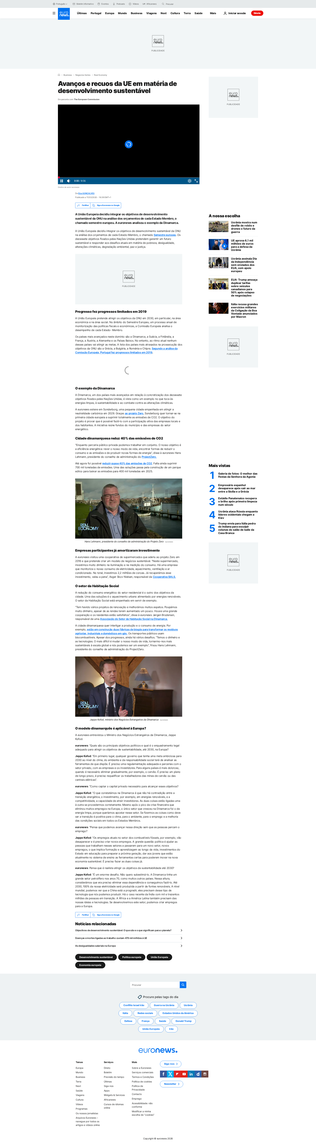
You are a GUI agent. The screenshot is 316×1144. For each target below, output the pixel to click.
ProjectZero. (149, 456)
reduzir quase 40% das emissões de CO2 (127, 463)
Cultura (175, 13)
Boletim (108, 1072)
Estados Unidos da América (178, 1013)
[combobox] (179, 4)
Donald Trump (184, 1021)
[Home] (59, 75)
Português (60, 4)
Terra (187, 13)
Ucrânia (188, 1005)
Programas (81, 1108)
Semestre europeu (165, 235)
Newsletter (170, 1084)
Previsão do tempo (114, 1077)
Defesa (128, 1021)
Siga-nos (108, 1086)
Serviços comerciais (142, 1072)
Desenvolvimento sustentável (96, 957)
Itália (125, 1013)
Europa (109, 13)
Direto (257, 13)
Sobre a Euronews (141, 1067)
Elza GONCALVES (86, 193)
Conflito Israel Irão (133, 1005)
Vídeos (79, 1104)
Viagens (151, 13)
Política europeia (131, 957)
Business (136, 13)
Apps (106, 1090)
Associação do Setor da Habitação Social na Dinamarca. (134, 619)
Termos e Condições (143, 1077)
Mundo (122, 13)
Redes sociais (145, 1013)
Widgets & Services (114, 1095)
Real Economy (100, 75)
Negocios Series (82, 75)
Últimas (82, 13)
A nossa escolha (224, 215)
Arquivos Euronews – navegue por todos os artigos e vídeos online (88, 1121)
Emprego (137, 1098)
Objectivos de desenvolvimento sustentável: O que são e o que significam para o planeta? (123, 930)
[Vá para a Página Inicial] (64, 14)
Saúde (198, 13)
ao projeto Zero (134, 413)
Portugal (96, 13)
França (145, 1021)
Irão (171, 1029)
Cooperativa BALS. (164, 576)
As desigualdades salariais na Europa (95, 945)
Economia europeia (90, 965)
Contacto (137, 1094)
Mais (134, 1062)
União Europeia (159, 957)
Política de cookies (142, 1081)
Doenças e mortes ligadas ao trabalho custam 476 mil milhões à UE (111, 938)
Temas (79, 1062)
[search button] (163, 4)
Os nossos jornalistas (87, 1113)
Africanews (110, 1099)
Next (164, 13)
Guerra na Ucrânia (164, 1005)
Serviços (108, 1062)
